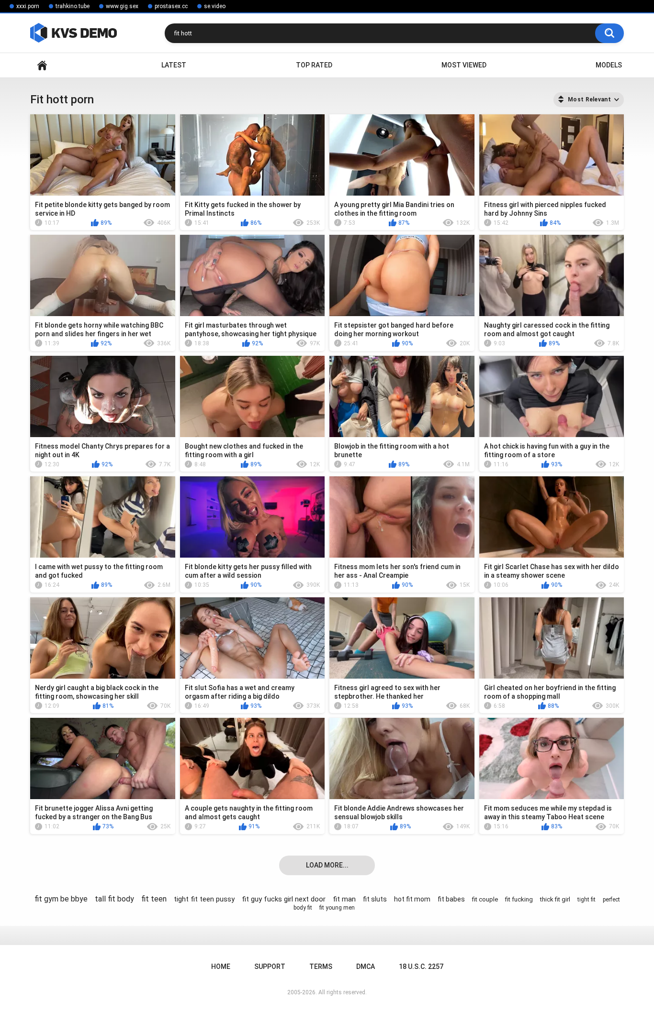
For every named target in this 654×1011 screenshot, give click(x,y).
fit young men (337, 907)
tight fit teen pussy (204, 899)
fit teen (154, 898)
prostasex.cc (171, 6)
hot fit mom (412, 899)
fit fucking (519, 899)
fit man (344, 899)
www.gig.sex (122, 6)
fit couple (485, 899)
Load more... (327, 865)
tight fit (586, 899)
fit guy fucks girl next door (284, 899)
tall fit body (114, 898)
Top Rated (314, 65)
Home (42, 65)
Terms (320, 966)
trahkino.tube (73, 6)
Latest (173, 65)
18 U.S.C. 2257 (421, 966)
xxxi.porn (27, 6)
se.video (215, 6)
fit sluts (375, 899)
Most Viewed (463, 65)
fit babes (451, 899)
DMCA (365, 966)
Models (609, 65)
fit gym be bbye (61, 898)
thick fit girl (555, 899)
